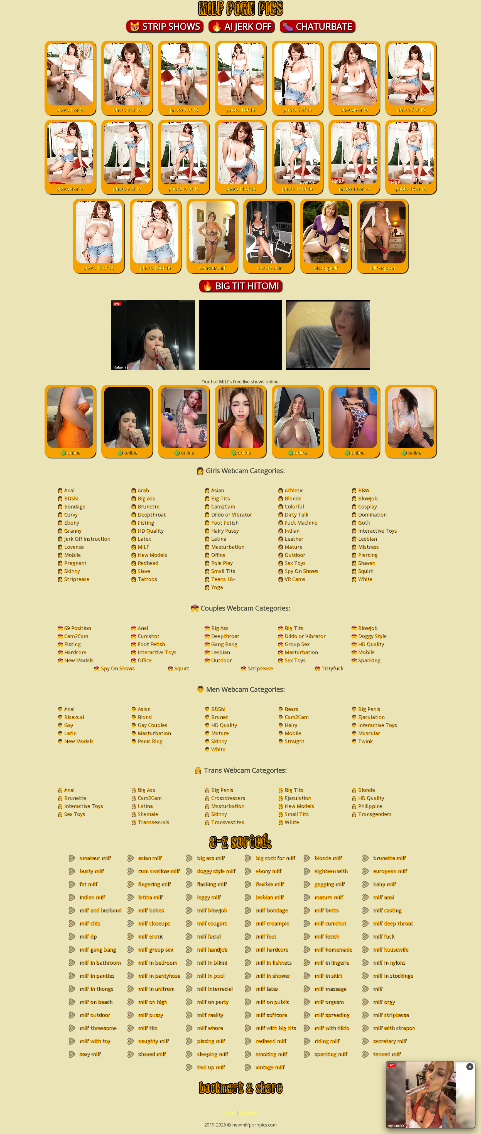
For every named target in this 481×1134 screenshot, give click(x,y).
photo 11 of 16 (240, 189)
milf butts (326, 910)
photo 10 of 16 (183, 189)
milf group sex (155, 949)
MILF (143, 546)
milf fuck (383, 936)
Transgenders (374, 814)
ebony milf (268, 871)
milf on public (272, 1001)
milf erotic (150, 936)
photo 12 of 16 (297, 189)
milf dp (88, 936)
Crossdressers (228, 797)
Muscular (369, 733)
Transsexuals (153, 822)
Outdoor (294, 554)
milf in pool (210, 975)
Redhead (148, 562)
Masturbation (227, 546)
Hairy (290, 725)
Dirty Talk (296, 514)
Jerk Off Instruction (87, 538)
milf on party (212, 1001)
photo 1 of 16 (70, 110)
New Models (152, 554)
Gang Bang (224, 644)
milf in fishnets (273, 962)
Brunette (148, 506)
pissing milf (326, 268)
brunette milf (389, 857)
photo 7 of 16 (411, 110)
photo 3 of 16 (184, 110)
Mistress (368, 546)
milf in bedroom (157, 962)
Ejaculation (371, 716)
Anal (69, 490)
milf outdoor (94, 1014)
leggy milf (208, 897)
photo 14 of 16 (411, 189)
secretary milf (389, 1040)
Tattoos (147, 578)
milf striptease (391, 1014)
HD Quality (150, 530)
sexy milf (89, 1054)
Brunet (219, 716)
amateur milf (212, 268)
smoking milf (271, 1054)
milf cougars (212, 923)
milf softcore (271, 1014)
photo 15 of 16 (98, 268)
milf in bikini (212, 962)
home (229, 1113)
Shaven (366, 562)
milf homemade (333, 949)
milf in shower (273, 975)
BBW (363, 490)
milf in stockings (393, 975)
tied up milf (211, 1067)
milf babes (151, 910)
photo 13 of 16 (354, 189)
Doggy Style (372, 636)
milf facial (208, 936)
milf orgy (384, 1001)
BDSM (71, 498)
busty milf (91, 871)
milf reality (210, 1014)
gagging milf (329, 884)
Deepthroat (152, 514)
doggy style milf (216, 871)
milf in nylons (389, 962)
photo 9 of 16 (127, 189)
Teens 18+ (223, 578)
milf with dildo (331, 1027)
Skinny (72, 570)
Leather (293, 538)
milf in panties (96, 975)
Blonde (292, 498)
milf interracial (214, 988)
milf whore (210, 1027)
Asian (217, 490)
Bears (291, 708)
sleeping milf (212, 1054)
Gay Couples (152, 725)
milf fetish (326, 936)
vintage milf (270, 1067)
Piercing (367, 554)
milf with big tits (276, 1027)
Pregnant (75, 562)
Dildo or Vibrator (231, 514)
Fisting (146, 522)
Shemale (148, 814)
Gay (68, 725)
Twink (365, 741)
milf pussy (150, 1014)
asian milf (149, 857)
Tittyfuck (332, 668)
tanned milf (387, 1054)
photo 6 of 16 (354, 110)
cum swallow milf (159, 871)
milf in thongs (96, 988)
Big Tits (220, 498)
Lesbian (367, 538)
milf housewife (390, 949)
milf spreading (331, 1014)
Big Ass (146, 498)
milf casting (387, 910)
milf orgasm (382, 268)
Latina (218, 538)
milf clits (89, 923)
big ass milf (211, 857)
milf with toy (94, 1040)
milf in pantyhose (159, 975)
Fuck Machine (300, 522)
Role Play (221, 562)
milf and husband (100, 910)
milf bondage (272, 910)
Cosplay (367, 506)
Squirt (365, 570)
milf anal (383, 897)
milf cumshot (330, 923)
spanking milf (330, 1054)
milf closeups (154, 923)
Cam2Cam (223, 506)
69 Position (77, 627)
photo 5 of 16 (297, 110)
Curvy (70, 514)
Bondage (74, 506)
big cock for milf (275, 857)
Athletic (293, 490)
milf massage (330, 988)
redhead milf (271, 1040)
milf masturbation (386, 992)
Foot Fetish (224, 522)
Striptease (76, 578)
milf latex (267, 988)
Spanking (369, 660)
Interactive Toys (377, 530)
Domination (372, 514)
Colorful (294, 506)
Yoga (217, 587)
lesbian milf (270, 897)
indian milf (92, 897)
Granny (72, 530)
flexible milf (270, 884)
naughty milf (153, 1040)
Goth (364, 522)
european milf (390, 871)
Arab (143, 490)
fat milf (88, 884)
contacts (249, 1113)
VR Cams (294, 578)
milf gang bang (97, 949)
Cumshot (148, 636)
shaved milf (152, 1054)
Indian (291, 530)
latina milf (150, 897)
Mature (293, 546)
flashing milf (212, 884)
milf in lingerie (331, 962)
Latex (144, 538)
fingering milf (154, 884)
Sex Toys (294, 562)
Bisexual (74, 716)
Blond (144, 716)
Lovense (74, 546)
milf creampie (272, 923)
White (365, 578)
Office (218, 554)
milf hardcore (272, 949)
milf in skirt (328, 975)
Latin (70, 733)
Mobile (72, 554)
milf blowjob (212, 910)
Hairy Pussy (225, 530)
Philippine (370, 805)
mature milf (269, 268)
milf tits (147, 1027)
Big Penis (369, 708)
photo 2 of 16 (127, 110)
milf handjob (212, 949)
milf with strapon (394, 1027)
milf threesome (97, 1027)
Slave (144, 570)
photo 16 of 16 (155, 268)
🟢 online (70, 452)
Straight (294, 741)
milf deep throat (393, 923)
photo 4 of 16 (241, 110)
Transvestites (227, 822)
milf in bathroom (100, 962)
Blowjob (367, 498)
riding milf (326, 1040)
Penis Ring (150, 741)
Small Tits (223, 570)
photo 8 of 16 (70, 189)
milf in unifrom (156, 988)
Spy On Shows (301, 570)
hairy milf (384, 884)
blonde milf (328, 857)
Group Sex (296, 644)
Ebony (71, 522)
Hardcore (75, 652)
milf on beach (95, 1001)
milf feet (266, 936)
